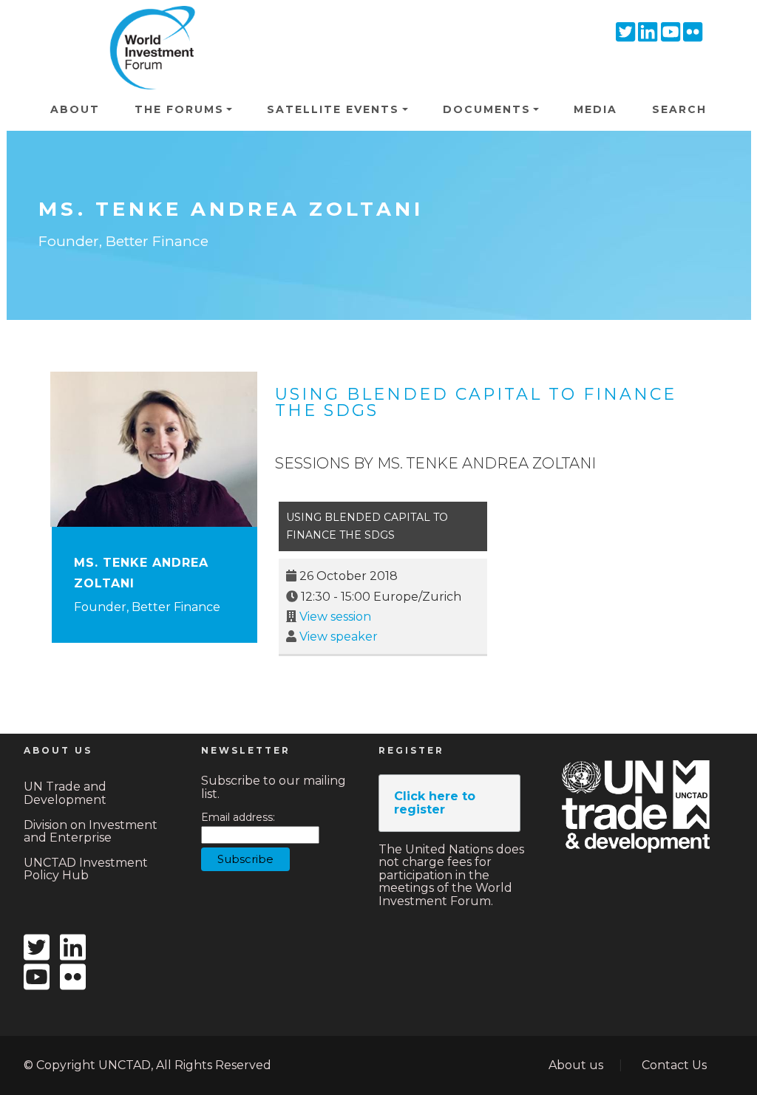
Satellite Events (333, 109)
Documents (487, 109)
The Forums (179, 109)
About (75, 109)
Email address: (238, 817)
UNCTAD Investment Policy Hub (86, 869)
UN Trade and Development (65, 793)
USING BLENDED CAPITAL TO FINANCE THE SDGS (475, 402)
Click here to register (434, 802)
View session (335, 617)
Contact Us (674, 1065)
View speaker (338, 637)
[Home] (148, 26)
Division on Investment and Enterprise (90, 831)
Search (679, 109)
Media (595, 109)
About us (576, 1065)
